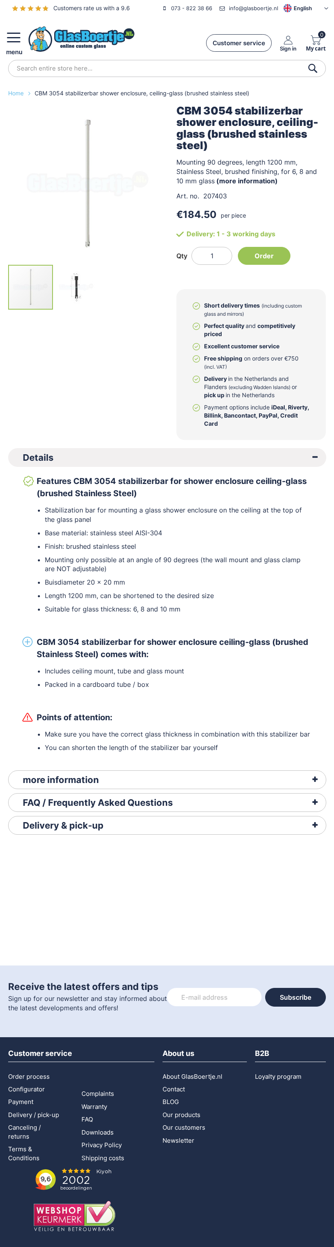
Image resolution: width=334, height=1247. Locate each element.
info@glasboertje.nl (253, 8)
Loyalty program (278, 1076)
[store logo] (81, 39)
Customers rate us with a (91, 7)
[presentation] (167, 457)
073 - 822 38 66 (191, 8)
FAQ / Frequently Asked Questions (98, 802)
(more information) (247, 181)
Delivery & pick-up (63, 825)
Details (38, 457)
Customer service (239, 43)
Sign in (288, 48)
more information (61, 779)
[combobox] (167, 68)
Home (16, 93)
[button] (293, 8)
